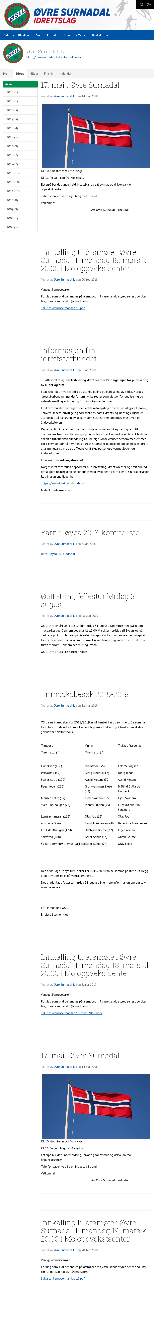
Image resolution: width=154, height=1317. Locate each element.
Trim (67, 35)
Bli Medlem (81, 35)
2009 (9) (12, 209)
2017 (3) (12, 137)
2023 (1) (12, 101)
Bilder (34, 73)
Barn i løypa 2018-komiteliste (90, 532)
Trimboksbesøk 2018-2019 (85, 694)
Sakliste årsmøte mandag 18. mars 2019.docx (71, 1013)
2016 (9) (12, 146)
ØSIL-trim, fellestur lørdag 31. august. (90, 600)
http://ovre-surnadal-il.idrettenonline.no (53, 57)
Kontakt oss (100, 35)
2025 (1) (12, 92)
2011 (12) (13, 191)
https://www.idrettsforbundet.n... (63, 483)
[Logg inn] (148, 4)
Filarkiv (49, 73)
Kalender (65, 73)
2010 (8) (12, 200)
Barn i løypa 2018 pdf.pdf (58, 554)
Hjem (6, 73)
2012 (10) (13, 182)
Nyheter (9, 35)
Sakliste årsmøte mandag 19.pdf (63, 308)
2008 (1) (12, 218)
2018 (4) (12, 128)
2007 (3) (12, 227)
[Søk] (141, 4)
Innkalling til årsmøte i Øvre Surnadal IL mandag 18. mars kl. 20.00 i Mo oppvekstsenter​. (95, 965)
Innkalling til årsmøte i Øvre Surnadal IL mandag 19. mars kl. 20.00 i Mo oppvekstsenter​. (95, 260)
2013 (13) (13, 173)
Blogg (20, 73)
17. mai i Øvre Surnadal (80, 85)
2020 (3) (12, 110)
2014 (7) (12, 164)
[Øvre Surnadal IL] (77, 15)
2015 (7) (12, 155)
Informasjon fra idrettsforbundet (69, 354)
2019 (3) (12, 119)
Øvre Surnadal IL (64, 96)
